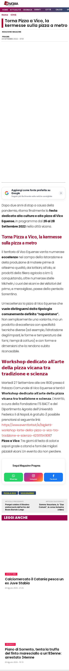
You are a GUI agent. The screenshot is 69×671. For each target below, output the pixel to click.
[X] (42, 35)
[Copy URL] (56, 35)
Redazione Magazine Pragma (11, 34)
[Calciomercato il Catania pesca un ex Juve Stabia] (34, 546)
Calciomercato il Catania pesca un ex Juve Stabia (34, 581)
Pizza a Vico (10, 493)
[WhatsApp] (34, 35)
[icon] (56, 3)
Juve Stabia (11, 574)
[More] (64, 35)
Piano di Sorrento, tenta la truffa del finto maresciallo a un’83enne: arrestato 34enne (33, 653)
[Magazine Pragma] (11, 3)
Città (13, 14)
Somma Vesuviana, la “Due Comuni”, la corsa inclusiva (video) (51, 507)
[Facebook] (27, 35)
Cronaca (10, 644)
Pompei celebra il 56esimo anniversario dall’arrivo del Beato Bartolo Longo (17, 507)
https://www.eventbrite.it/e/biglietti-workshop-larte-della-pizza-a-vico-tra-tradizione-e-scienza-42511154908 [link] (30, 430)
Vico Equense (27, 493)
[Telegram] (49, 35)
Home (5, 14)
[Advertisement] (34, 146)
